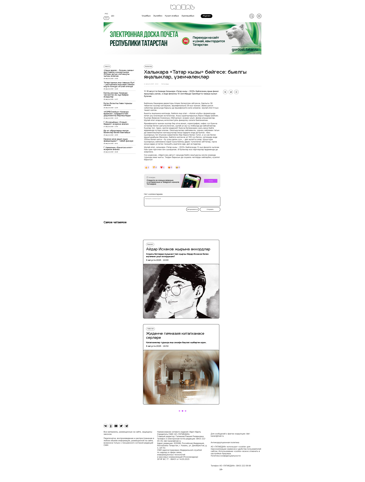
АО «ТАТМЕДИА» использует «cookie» (228, 447)
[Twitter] (121, 426)
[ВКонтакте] (225, 92)
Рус (106, 14)
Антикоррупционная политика (225, 442)
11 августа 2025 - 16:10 (151, 84)
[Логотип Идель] (182, 7)
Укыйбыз (146, 16)
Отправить (210, 209)
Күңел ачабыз (172, 16)
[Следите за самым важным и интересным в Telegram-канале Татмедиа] (182, 181)
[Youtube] (116, 426)
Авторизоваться (192, 209)
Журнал (206, 16)
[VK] (105, 426)
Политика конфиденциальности (226, 456)
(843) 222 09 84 (243, 466)
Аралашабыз (187, 16)
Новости (107, 66)
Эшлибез (157, 16)
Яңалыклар (148, 66)
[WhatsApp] (236, 92)
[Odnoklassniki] (111, 426)
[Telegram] (231, 92)
